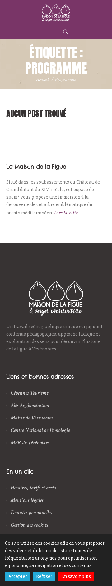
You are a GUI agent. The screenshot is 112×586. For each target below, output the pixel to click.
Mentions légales (27, 500)
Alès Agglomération (30, 405)
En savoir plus (76, 576)
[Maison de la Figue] (56, 13)
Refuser (44, 576)
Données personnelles (31, 512)
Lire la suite (65, 212)
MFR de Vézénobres (30, 442)
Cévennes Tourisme (29, 392)
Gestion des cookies (29, 525)
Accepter (17, 576)
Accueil (42, 79)
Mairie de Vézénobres (32, 417)
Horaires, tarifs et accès (33, 487)
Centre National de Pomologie (40, 430)
